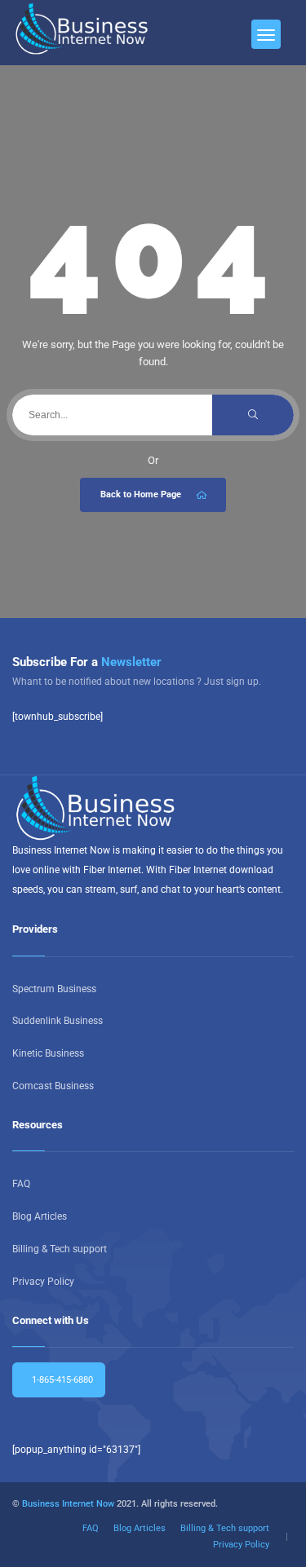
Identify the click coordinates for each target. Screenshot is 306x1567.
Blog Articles (39, 1216)
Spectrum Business (54, 989)
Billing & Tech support (59, 1249)
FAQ (21, 1184)
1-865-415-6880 (61, 1380)
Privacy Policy (43, 1281)
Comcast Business (53, 1086)
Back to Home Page (140, 494)
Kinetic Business (48, 1053)
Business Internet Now (68, 1504)
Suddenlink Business (57, 1020)
